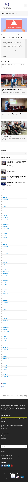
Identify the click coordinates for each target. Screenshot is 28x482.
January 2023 (5, 269)
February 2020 (5, 347)
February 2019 (5, 374)
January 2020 (5, 349)
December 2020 (6, 325)
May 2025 (5, 210)
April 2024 (5, 237)
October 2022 (5, 275)
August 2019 (5, 360)
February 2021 (5, 320)
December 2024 (6, 222)
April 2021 (5, 316)
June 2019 (5, 365)
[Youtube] (12, 466)
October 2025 (5, 201)
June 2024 (5, 233)
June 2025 (5, 208)
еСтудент (3, 437)
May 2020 (5, 340)
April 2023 (5, 262)
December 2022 (6, 271)
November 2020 (6, 327)
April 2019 (5, 369)
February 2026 (5, 193)
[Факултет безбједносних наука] (7, 5)
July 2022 (4, 282)
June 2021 (5, 311)
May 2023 (5, 260)
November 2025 (6, 199)
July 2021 (4, 309)
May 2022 (5, 287)
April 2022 (5, 289)
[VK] (5, 466)
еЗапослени (3, 438)
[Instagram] (7, 466)
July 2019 (4, 363)
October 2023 (5, 248)
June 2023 (5, 257)
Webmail (3, 435)
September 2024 (6, 228)
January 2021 (5, 322)
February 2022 (5, 293)
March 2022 (5, 291)
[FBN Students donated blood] (14, 128)
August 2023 (5, 253)
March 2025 (5, 215)
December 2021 (6, 298)
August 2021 (5, 307)
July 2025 (4, 206)
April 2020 (5, 343)
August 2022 (5, 280)
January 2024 (5, 242)
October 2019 (5, 356)
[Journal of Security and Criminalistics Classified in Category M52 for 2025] (3, 184)
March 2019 (5, 372)
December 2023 (6, 244)
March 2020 (5, 345)
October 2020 (5, 329)
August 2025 (5, 204)
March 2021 (5, 318)
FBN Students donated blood (8, 136)
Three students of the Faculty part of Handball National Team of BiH (21, 395)
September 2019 (6, 358)
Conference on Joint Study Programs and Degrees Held (13, 113)
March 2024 (5, 240)
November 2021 (6, 300)
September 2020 (6, 331)
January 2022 (5, 295)
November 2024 (6, 224)
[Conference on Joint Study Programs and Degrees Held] (14, 105)
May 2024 (5, 235)
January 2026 (5, 195)
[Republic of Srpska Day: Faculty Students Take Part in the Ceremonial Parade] (3, 178)
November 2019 (6, 354)
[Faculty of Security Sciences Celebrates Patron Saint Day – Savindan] (3, 171)
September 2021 (6, 304)
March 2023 (5, 264)
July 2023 (4, 255)
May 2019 (5, 367)
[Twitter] (9, 466)
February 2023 (5, 266)
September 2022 (6, 278)
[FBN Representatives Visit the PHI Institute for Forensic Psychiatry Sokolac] (14, 81)
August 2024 (5, 231)
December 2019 (6, 351)
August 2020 (5, 334)
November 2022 (6, 273)
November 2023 (6, 246)
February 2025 (5, 217)
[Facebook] (2, 466)
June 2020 (5, 338)
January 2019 (5, 376)
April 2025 (5, 213)
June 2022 (5, 284)
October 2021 (5, 302)
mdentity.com (6, 478)
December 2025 (6, 197)
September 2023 (6, 251)
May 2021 (5, 313)
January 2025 (5, 219)
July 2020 (4, 336)
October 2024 (5, 226)
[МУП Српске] (17, 478)
